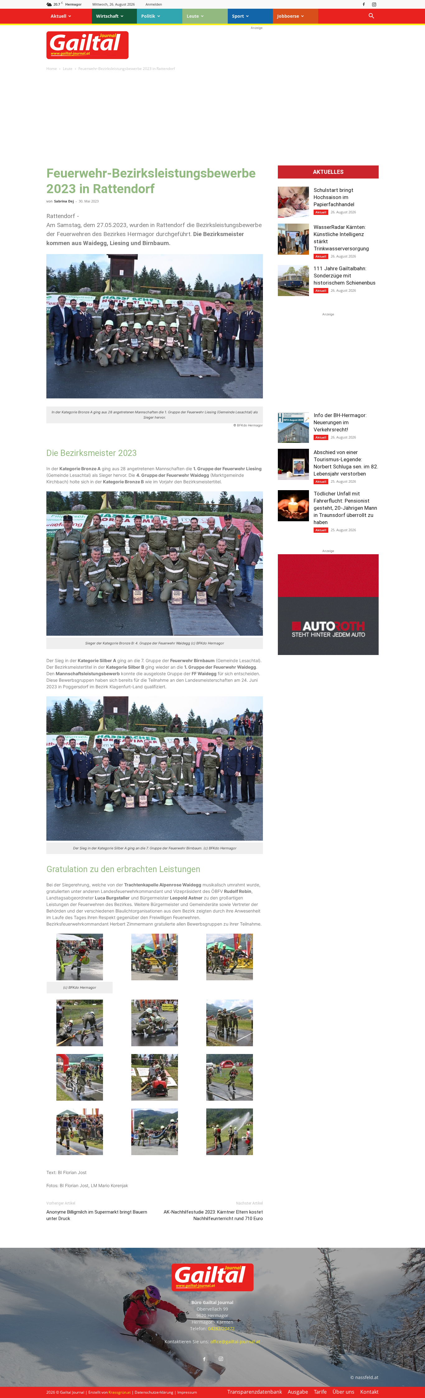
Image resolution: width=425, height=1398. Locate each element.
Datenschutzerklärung (154, 1392)
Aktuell (58, 16)
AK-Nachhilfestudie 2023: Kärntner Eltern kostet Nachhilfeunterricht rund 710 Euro (213, 1215)
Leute (193, 16)
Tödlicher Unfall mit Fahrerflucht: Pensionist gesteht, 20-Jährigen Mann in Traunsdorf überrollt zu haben (345, 507)
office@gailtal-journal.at (235, 1342)
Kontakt (369, 1392)
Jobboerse (288, 16)
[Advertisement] (256, 45)
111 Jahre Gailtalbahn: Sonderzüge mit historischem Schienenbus (345, 275)
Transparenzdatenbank (254, 1392)
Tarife (320, 1392)
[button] (371, 17)
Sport (238, 16)
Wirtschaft (107, 16)
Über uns (343, 1392)
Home (51, 68)
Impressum (187, 1392)
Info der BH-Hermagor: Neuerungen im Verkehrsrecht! (340, 422)
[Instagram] (374, 4)
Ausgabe (298, 1392)
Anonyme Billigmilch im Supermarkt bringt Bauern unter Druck (96, 1215)
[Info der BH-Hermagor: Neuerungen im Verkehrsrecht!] (293, 427)
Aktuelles (328, 172)
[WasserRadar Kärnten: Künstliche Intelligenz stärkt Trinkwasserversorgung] (293, 239)
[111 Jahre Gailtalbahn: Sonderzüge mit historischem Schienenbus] (293, 280)
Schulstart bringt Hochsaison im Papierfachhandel (334, 197)
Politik (148, 16)
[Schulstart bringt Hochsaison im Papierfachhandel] (293, 202)
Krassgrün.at (120, 1392)
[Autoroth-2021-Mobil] (328, 653)
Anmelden (154, 4)
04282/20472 (221, 1328)
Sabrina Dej (64, 201)
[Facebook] (363, 4)
